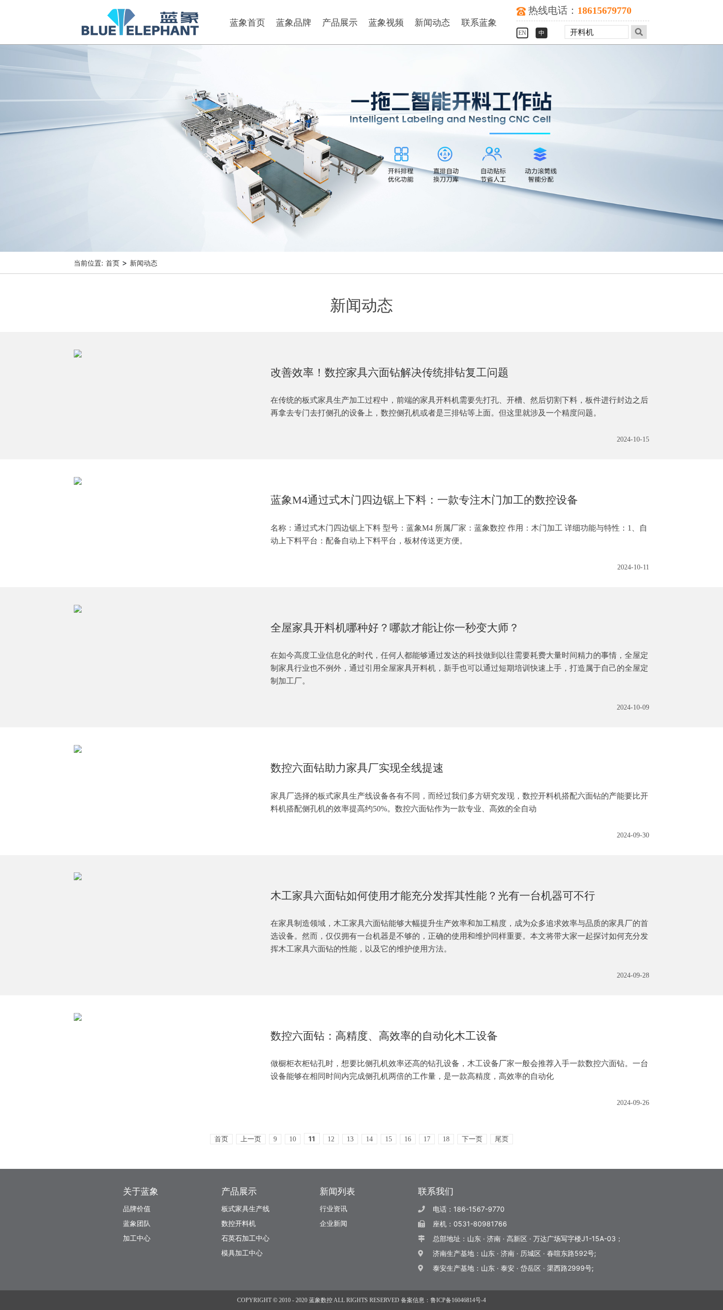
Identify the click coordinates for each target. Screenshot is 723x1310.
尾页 (502, 1139)
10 (292, 1139)
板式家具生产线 (245, 1209)
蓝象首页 (247, 23)
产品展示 (340, 23)
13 (350, 1139)
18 (446, 1139)
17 (426, 1139)
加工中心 (137, 1238)
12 (331, 1139)
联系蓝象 (479, 23)
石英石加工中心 (245, 1238)
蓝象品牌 (293, 23)
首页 (113, 263)
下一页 (472, 1139)
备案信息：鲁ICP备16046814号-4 (443, 1300)
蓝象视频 (386, 23)
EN (522, 33)
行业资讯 (333, 1209)
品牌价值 (137, 1209)
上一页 (251, 1139)
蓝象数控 (320, 1300)
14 (369, 1139)
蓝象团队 (137, 1223)
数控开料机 (238, 1223)
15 (388, 1139)
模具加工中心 (242, 1253)
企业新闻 (333, 1223)
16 (407, 1139)
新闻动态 (432, 23)
